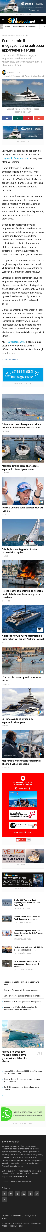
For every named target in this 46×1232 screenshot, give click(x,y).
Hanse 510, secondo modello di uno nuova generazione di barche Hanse (14, 1056)
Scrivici (4, 1218)
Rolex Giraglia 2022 (15, 342)
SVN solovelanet (8, 36)
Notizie (18, 36)
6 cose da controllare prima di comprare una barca (23, 27)
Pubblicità (17, 1216)
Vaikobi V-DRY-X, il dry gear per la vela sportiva (22, 1002)
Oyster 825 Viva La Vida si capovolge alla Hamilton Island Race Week (27, 902)
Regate (25, 36)
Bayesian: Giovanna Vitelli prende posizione (21, 990)
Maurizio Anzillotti (20, 1177)
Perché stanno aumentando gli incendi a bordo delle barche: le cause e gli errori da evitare (22, 594)
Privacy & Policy (30, 1216)
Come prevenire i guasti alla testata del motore (22, 996)
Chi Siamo (5, 1216)
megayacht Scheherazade (15, 158)
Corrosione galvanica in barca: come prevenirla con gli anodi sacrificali (27, 963)
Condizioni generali (9, 1181)
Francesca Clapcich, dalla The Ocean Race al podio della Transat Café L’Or (28, 933)
